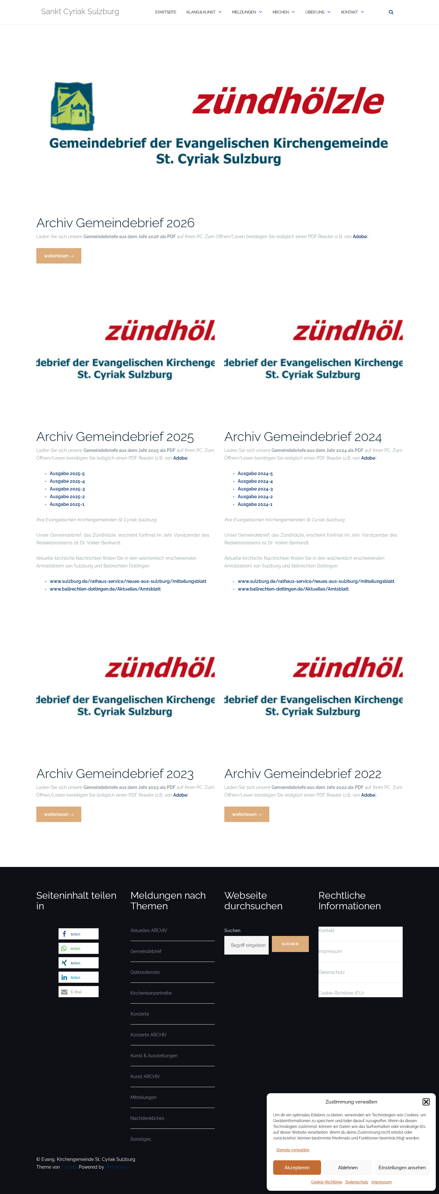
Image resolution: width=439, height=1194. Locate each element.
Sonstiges (140, 1139)
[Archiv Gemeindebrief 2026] (219, 121)
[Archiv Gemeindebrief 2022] (313, 683)
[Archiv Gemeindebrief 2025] (125, 346)
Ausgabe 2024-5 (255, 473)
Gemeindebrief (146, 951)
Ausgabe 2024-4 (255, 481)
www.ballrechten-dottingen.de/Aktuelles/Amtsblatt (105, 589)
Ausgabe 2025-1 (67, 504)
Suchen (232, 930)
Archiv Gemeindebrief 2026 (115, 222)
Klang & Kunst (200, 12)
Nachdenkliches (147, 1118)
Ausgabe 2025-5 (67, 473)
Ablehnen (348, 1167)
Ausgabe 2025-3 (67, 488)
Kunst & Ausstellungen (154, 1055)
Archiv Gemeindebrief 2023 (115, 773)
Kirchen (281, 12)
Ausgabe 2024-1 (255, 504)
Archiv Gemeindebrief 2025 (115, 436)
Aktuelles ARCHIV (148, 930)
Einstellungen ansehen (402, 1167)
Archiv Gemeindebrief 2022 (302, 773)
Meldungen (244, 12)
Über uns (314, 12)
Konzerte (139, 1014)
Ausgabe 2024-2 (255, 496)
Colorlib (69, 1167)
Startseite (165, 12)
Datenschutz (356, 1182)
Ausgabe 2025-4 (67, 481)
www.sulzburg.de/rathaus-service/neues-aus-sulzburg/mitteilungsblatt (128, 581)
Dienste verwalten (292, 1150)
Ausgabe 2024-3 (255, 488)
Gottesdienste (145, 972)
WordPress (117, 1167)
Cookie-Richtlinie (326, 1182)
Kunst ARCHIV (145, 1076)
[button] (426, 1102)
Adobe (360, 236)
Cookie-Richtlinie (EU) (341, 993)
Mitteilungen (143, 1097)
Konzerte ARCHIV (148, 1034)
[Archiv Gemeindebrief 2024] (313, 346)
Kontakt (349, 12)
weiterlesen (59, 258)
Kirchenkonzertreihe (151, 993)
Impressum (382, 1182)
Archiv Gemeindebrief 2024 (303, 436)
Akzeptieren (296, 1167)
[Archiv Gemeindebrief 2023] (125, 683)
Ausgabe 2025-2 (67, 496)
